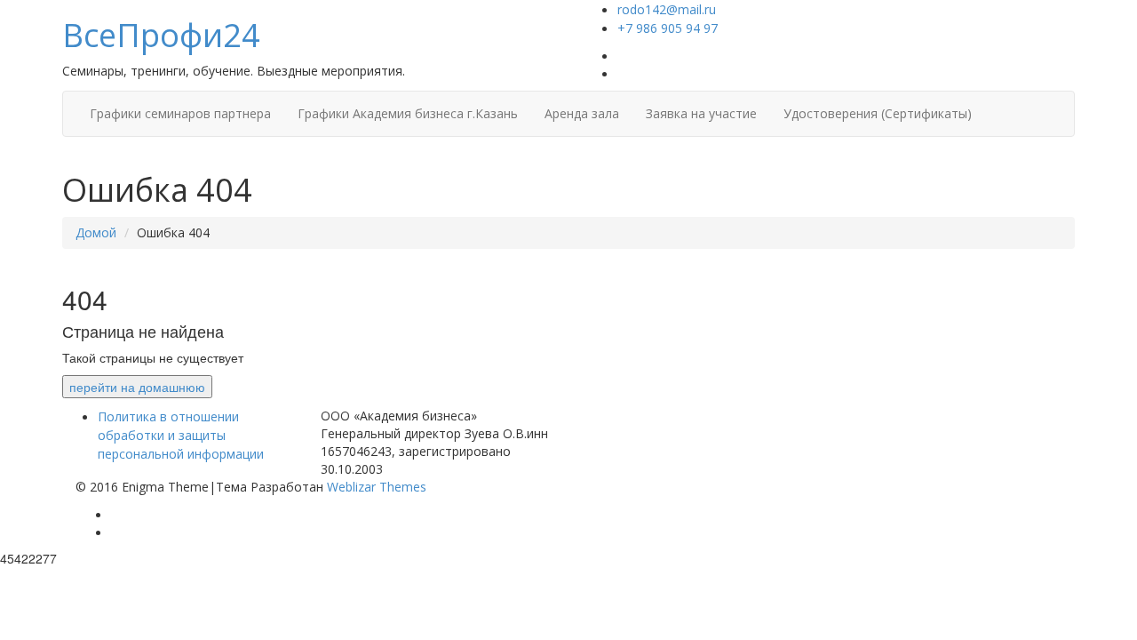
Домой (96, 232)
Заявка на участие (701, 113)
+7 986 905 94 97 (667, 28)
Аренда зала (582, 113)
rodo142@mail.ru (666, 9)
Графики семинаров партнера (180, 113)
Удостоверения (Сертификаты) (877, 113)
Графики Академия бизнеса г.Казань (408, 113)
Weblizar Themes (376, 486)
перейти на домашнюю (137, 387)
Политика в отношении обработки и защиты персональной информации (181, 435)
